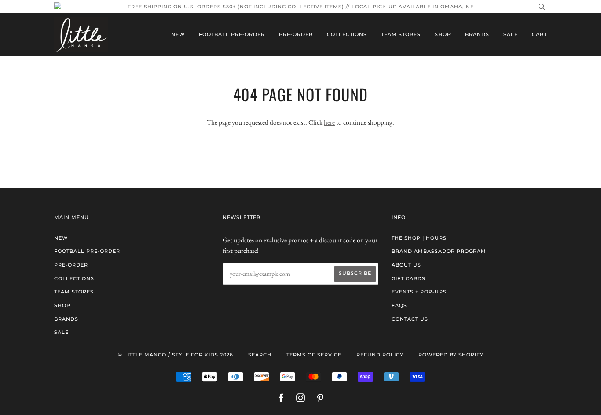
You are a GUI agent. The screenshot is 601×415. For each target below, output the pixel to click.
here (329, 122)
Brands (477, 34)
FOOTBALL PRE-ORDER (232, 34)
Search (259, 355)
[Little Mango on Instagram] (300, 399)
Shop (443, 34)
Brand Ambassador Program (439, 251)
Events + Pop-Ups (419, 292)
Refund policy (379, 355)
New (178, 34)
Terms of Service (313, 355)
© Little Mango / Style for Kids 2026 (175, 355)
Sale (510, 34)
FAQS (399, 305)
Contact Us (410, 319)
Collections (347, 34)
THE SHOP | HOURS (419, 238)
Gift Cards (408, 278)
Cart (539, 34)
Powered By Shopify (451, 355)
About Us (406, 265)
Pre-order (296, 34)
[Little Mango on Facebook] (281, 399)
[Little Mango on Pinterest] (320, 399)
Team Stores (401, 34)
